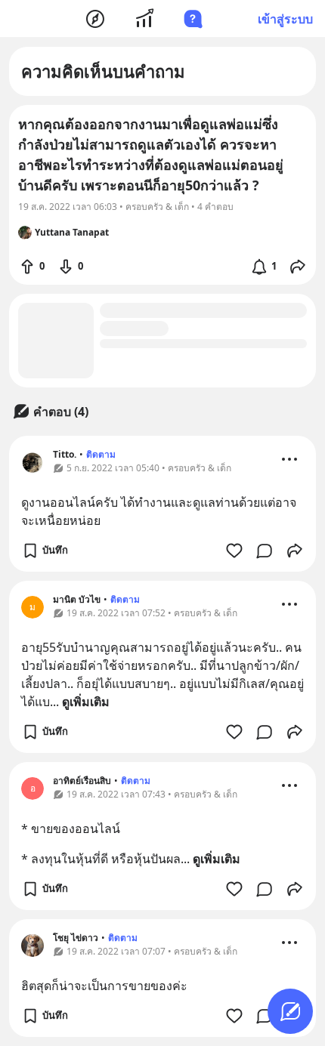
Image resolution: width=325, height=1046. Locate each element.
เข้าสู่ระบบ (285, 19)
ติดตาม (101, 454)
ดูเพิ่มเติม (86, 701)
